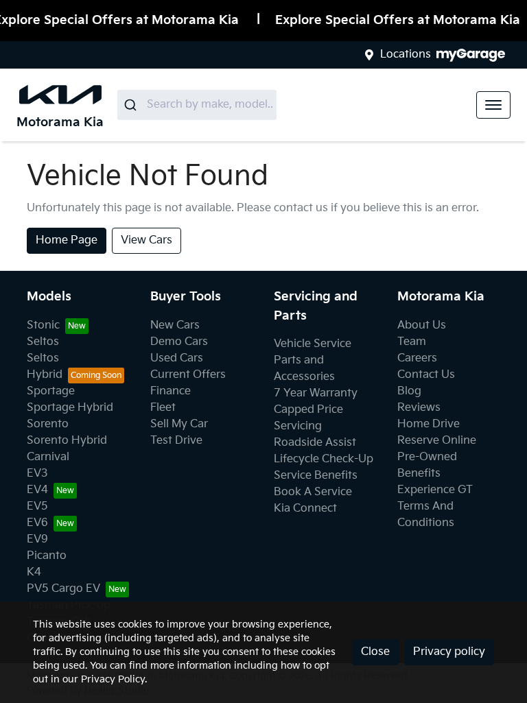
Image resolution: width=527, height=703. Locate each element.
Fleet (163, 407)
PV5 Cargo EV (63, 588)
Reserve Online (436, 440)
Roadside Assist (315, 442)
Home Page (66, 240)
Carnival (48, 457)
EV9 (37, 539)
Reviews (419, 407)
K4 (34, 572)
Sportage (51, 391)
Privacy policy (449, 651)
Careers (417, 358)
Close (375, 651)
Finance (170, 391)
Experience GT (435, 490)
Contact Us (426, 374)
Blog (409, 391)
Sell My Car (179, 424)
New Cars (175, 325)
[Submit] (132, 105)
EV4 (37, 490)
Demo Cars (179, 341)
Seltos (43, 341)
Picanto (47, 555)
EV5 (37, 506)
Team (411, 341)
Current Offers (188, 374)
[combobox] (197, 105)
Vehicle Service (312, 343)
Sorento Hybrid (67, 440)
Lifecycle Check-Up (323, 459)
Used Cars (176, 358)
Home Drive (428, 424)
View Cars (146, 240)
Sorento (48, 424)
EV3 (37, 473)
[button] (493, 105)
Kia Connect (305, 508)
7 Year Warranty (316, 393)
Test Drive (176, 440)
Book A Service (313, 492)
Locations (405, 54)
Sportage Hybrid (70, 407)
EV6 (37, 522)
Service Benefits (316, 475)
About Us (421, 325)
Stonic (43, 325)
